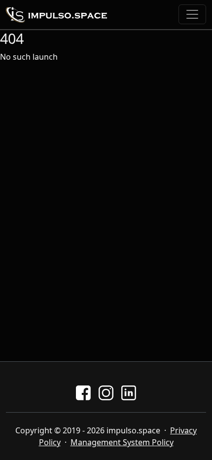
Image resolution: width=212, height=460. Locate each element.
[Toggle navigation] (192, 14)
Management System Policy (122, 442)
